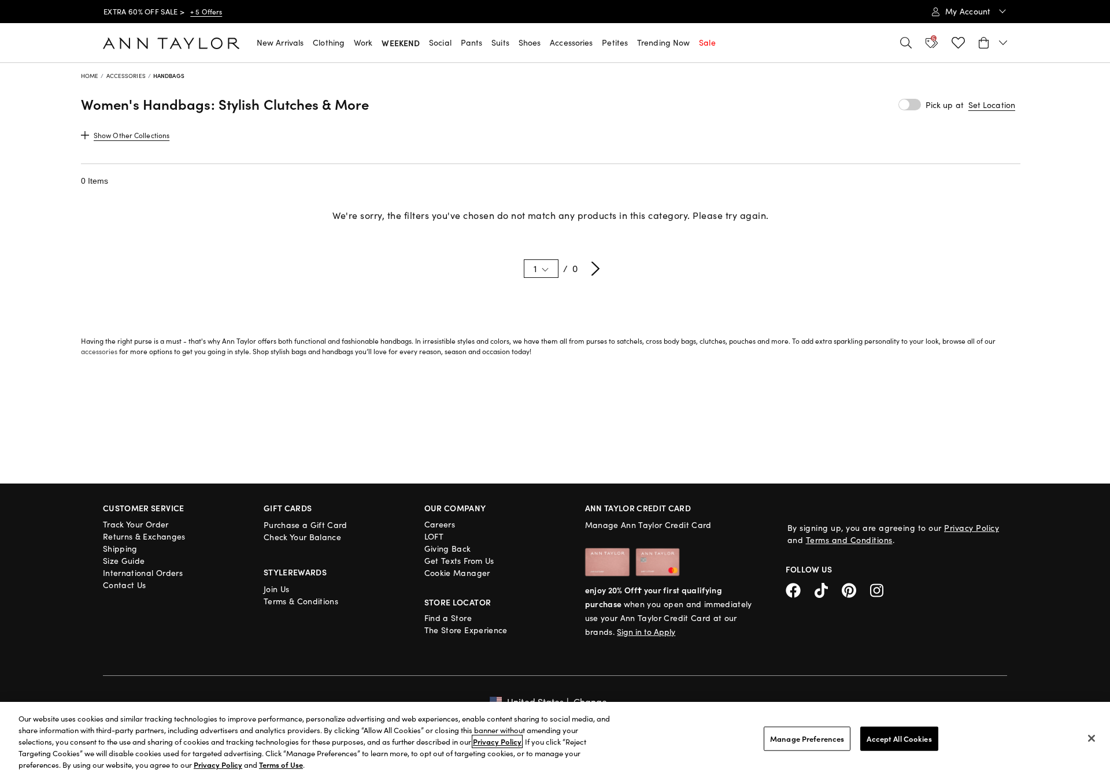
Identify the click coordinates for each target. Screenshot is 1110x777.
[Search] (906, 43)
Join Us (276, 588)
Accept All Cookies (899, 738)
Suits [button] (500, 42)
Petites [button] (615, 42)
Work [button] (363, 42)
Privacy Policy (971, 527)
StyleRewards (295, 572)
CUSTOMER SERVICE (143, 508)
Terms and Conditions (849, 539)
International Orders (143, 572)
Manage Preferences (807, 738)
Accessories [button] (571, 42)
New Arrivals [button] (280, 42)
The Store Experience (466, 629)
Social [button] (440, 42)
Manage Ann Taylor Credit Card (648, 524)
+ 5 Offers (206, 11)
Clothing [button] (329, 42)
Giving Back (447, 548)
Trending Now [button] (663, 42)
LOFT (433, 536)
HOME (89, 76)
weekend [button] (401, 43)
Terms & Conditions (301, 601)
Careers (439, 524)
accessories (99, 351)
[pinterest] (856, 589)
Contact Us (124, 584)
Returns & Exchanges (144, 536)
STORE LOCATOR (457, 602)
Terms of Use (281, 764)
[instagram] (881, 589)
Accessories (126, 76)
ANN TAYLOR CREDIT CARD (638, 508)
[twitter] (828, 589)
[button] (991, 105)
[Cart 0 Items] (993, 43)
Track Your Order (136, 524)
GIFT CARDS (288, 508)
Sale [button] (707, 42)
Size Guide (124, 560)
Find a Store (448, 617)
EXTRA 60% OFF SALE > (143, 11)
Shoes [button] (530, 42)
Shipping (120, 548)
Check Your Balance (302, 536)
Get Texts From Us (459, 560)
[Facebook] (800, 589)
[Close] (1091, 738)
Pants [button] (472, 42)
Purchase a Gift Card (305, 524)
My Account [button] (969, 11)
